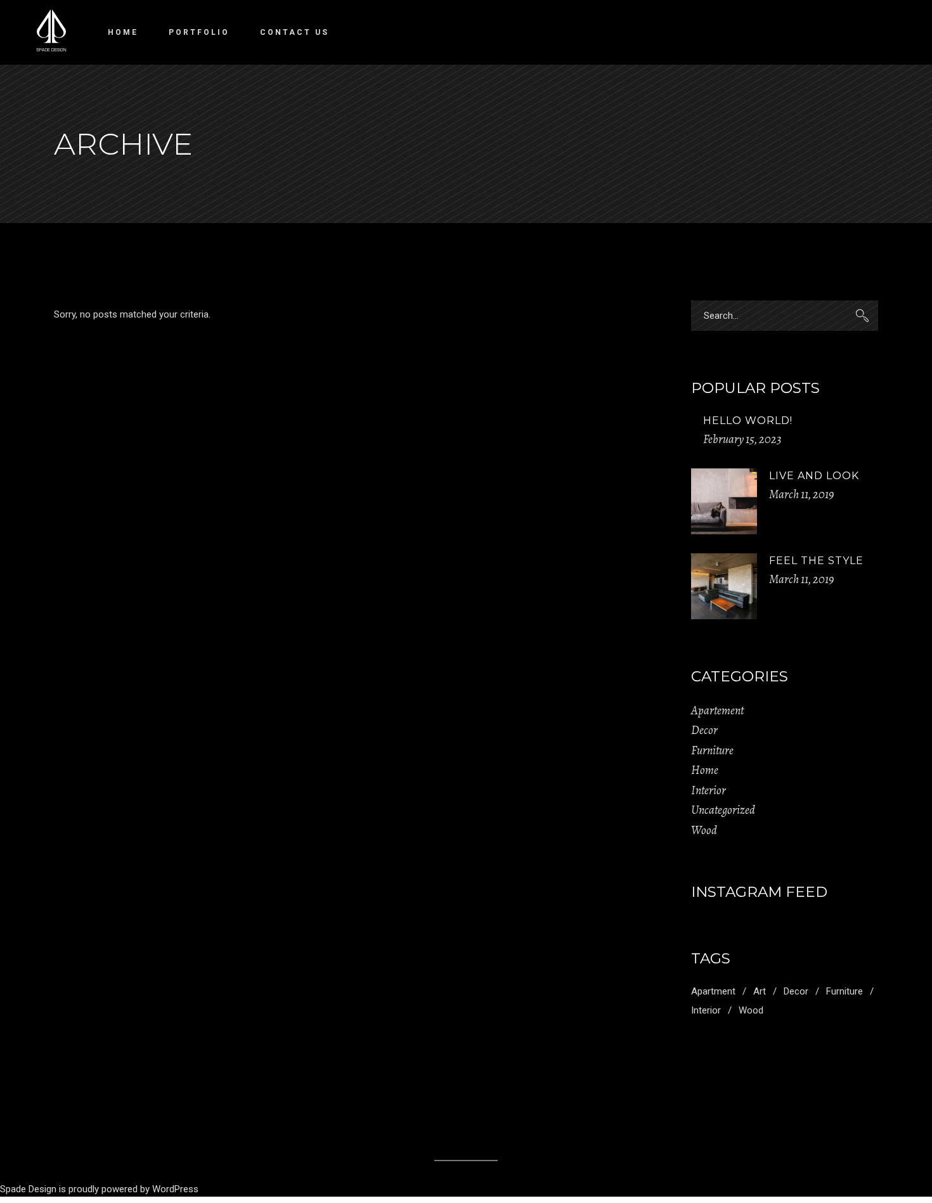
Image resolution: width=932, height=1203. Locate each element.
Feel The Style (816, 561)
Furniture (712, 750)
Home (704, 770)
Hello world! (748, 421)
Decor (704, 730)
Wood (704, 830)
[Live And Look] (724, 501)
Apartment (713, 991)
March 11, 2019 (801, 494)
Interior (708, 790)
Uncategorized (723, 810)
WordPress (175, 1189)
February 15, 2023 (742, 439)
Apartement (717, 710)
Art (759, 991)
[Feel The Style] (724, 586)
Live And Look (814, 476)
